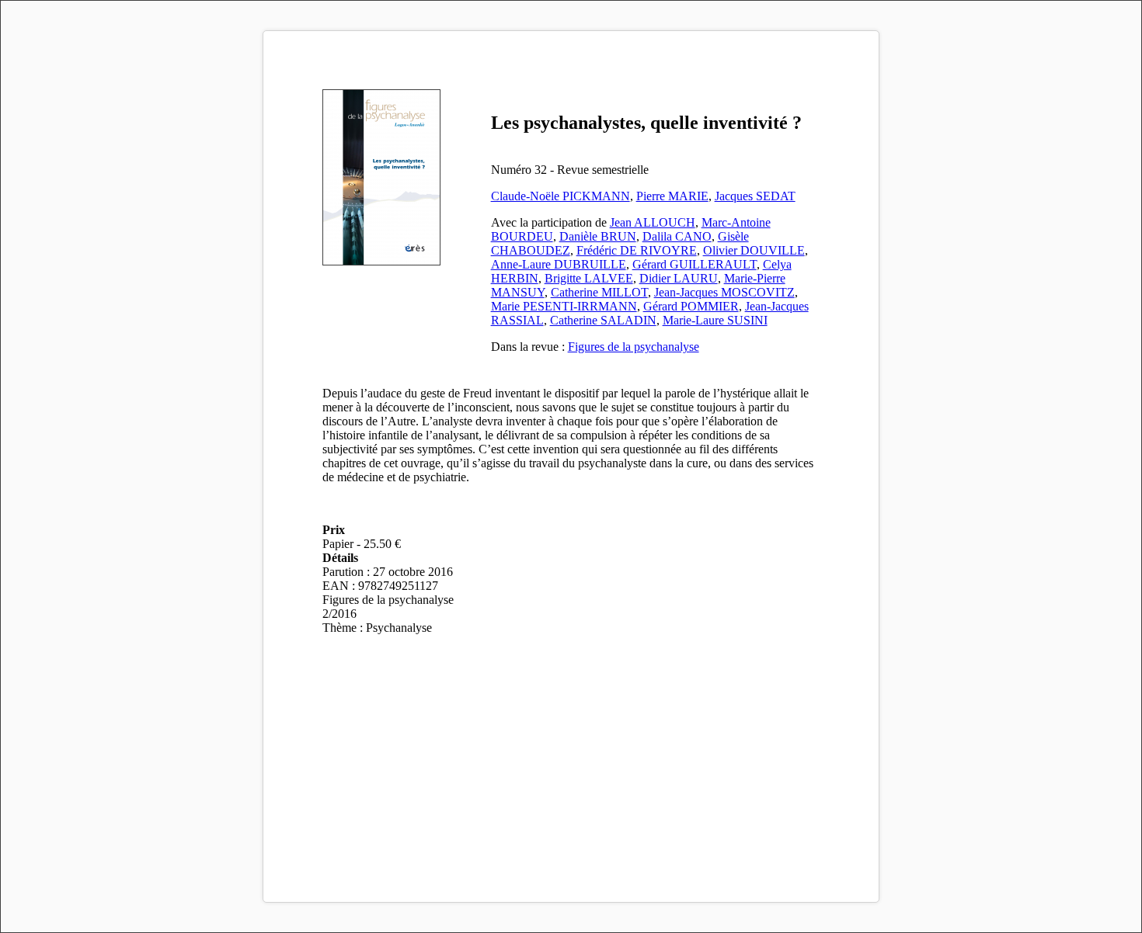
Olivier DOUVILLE (754, 250)
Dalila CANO (677, 236)
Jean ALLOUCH (652, 222)
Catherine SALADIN (603, 320)
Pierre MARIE (672, 196)
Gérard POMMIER (691, 306)
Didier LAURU (678, 278)
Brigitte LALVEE (589, 278)
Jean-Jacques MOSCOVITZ (724, 292)
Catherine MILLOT (599, 292)
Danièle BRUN (597, 236)
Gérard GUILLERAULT (694, 264)
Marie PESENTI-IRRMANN (564, 306)
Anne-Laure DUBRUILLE (558, 264)
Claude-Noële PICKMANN (560, 196)
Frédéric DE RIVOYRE (636, 250)
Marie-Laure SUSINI (715, 320)
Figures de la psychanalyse (633, 346)
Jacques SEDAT (755, 196)
